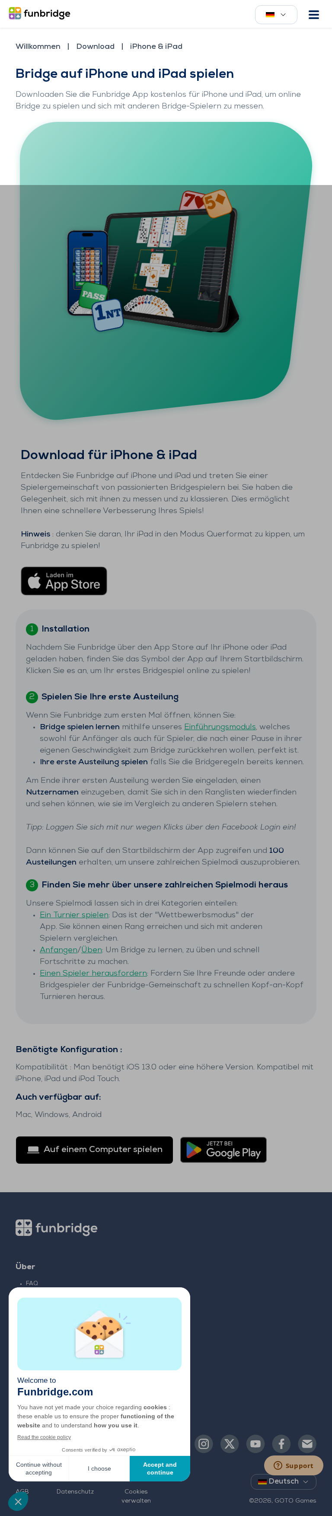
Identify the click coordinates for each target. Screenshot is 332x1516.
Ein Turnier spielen (74, 915)
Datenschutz (75, 1492)
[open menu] (313, 14)
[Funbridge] (41, 14)
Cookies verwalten (136, 1496)
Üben (91, 950)
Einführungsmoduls (220, 727)
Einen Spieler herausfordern (93, 974)
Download (95, 47)
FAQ (32, 1283)
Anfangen (58, 950)
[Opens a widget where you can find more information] (293, 1466)
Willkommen (38, 47)
